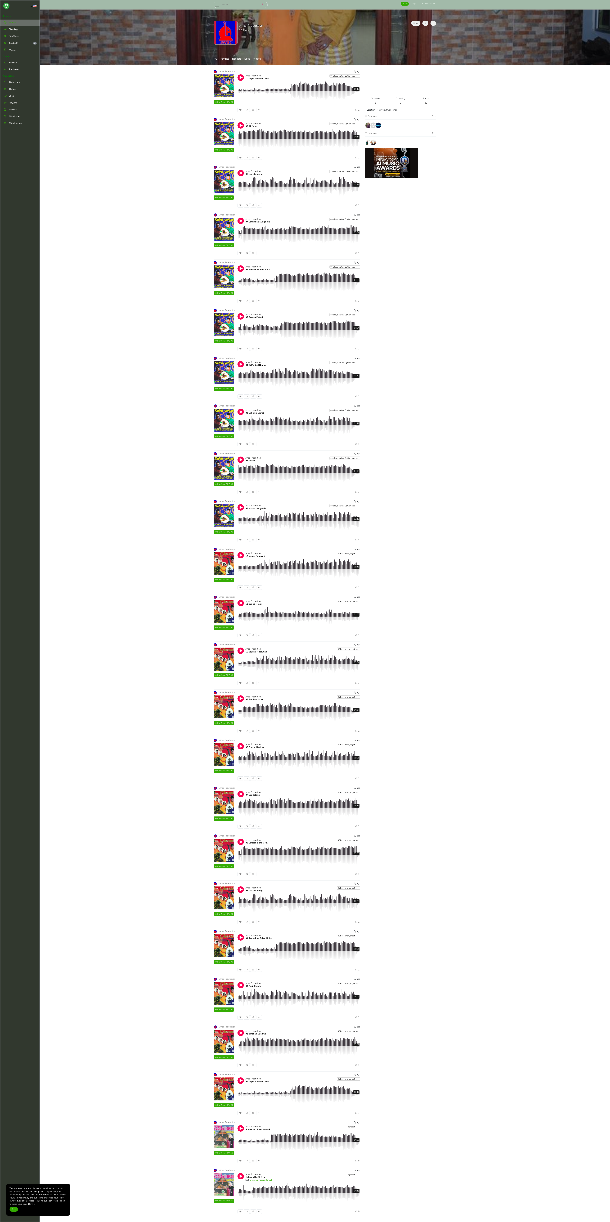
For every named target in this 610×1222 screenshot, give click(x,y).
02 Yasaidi (250, 460)
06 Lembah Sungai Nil (256, 842)
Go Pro (404, 3)
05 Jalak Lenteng (254, 890)
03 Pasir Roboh (253, 986)
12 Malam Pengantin (255, 556)
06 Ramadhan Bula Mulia (257, 269)
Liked (247, 58)
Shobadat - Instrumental (257, 1129)
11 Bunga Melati (253, 604)
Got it (13, 1209)
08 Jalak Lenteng (254, 174)
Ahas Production (253, 75)
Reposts (236, 58)
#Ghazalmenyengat (346, 553)
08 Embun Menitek (254, 747)
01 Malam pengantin (255, 508)
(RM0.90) (225, 102)
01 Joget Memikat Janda (257, 1081)
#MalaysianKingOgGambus (342, 76)
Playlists (224, 58)
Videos (12, 50)
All (215, 58)
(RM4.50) (225, 1153)
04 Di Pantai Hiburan (255, 365)
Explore (7, 16)
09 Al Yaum (251, 126)
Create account (429, 3)
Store (6, 56)
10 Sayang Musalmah (256, 651)
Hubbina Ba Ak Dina (255, 1177)
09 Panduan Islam (254, 699)
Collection (8, 76)
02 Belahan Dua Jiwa (255, 1033)
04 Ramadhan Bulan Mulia (258, 938)
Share (415, 23)
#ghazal (351, 1127)
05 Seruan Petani (254, 317)
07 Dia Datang (252, 795)
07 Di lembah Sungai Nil (257, 221)
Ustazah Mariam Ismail (261, 1180)
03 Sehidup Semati (254, 413)
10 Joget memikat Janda (257, 78)
